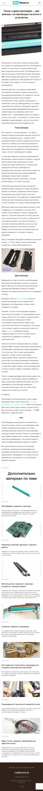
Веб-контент (21, 782)
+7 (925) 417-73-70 (21, 773)
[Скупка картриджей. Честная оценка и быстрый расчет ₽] (21, 2)
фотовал (10, 331)
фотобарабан (22, 299)
